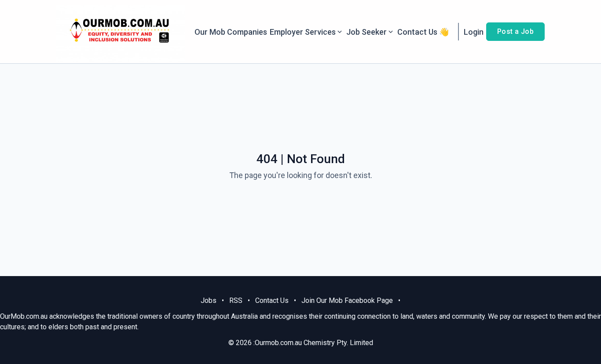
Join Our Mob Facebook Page (347, 300)
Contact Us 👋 (423, 31)
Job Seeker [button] (366, 31)
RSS (235, 300)
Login (474, 31)
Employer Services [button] (303, 31)
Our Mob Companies (230, 31)
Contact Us (272, 300)
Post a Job (515, 31)
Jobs (208, 300)
